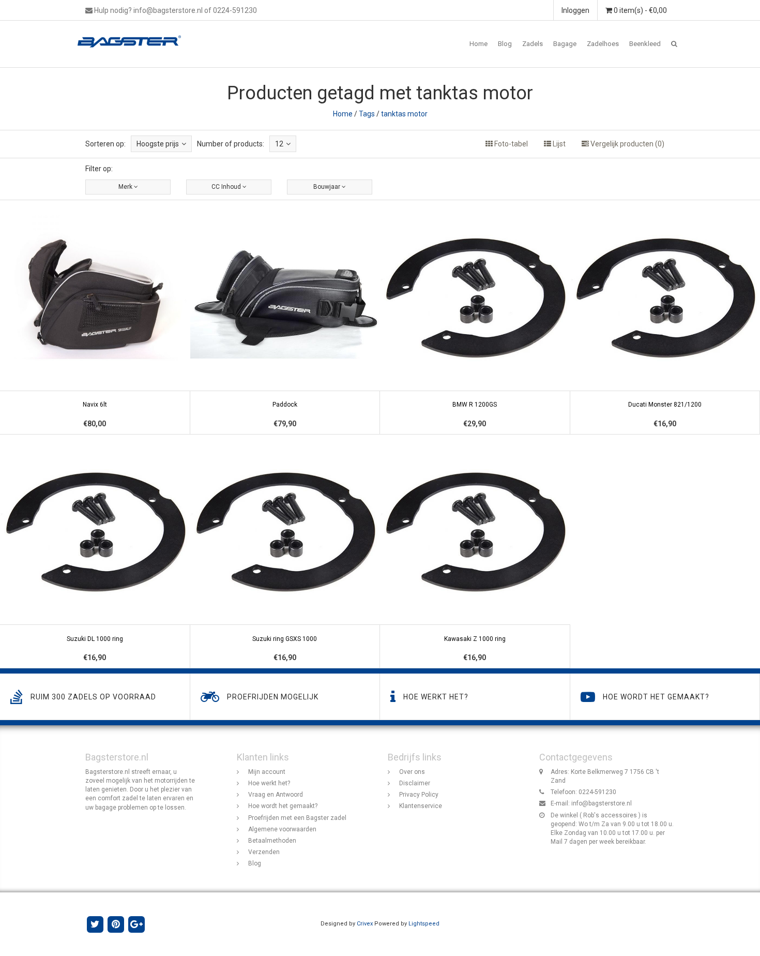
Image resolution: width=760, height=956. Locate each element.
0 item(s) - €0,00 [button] (639, 10)
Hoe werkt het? (269, 783)
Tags (367, 114)
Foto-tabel (510, 144)
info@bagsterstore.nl (601, 803)
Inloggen (575, 10)
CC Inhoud (226, 186)
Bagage (564, 44)
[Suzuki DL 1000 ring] (95, 552)
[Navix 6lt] (95, 317)
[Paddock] (285, 317)
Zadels (532, 44)
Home (478, 44)
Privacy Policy (418, 794)
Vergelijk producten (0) (626, 144)
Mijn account (266, 771)
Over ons (412, 771)
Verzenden (264, 852)
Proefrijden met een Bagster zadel (297, 817)
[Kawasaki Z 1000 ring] (475, 552)
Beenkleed (645, 44)
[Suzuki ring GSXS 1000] (285, 552)
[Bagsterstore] (133, 34)
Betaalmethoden (272, 840)
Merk (126, 186)
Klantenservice (420, 806)
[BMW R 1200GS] (475, 317)
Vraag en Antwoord (275, 794)
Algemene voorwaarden (282, 829)
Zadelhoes (603, 44)
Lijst (558, 144)
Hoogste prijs (157, 144)
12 (279, 144)
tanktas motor (404, 114)
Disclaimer (414, 783)
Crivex (365, 923)
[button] (674, 44)
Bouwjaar (327, 186)
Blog (505, 44)
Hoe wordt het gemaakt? (282, 806)
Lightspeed (423, 923)
